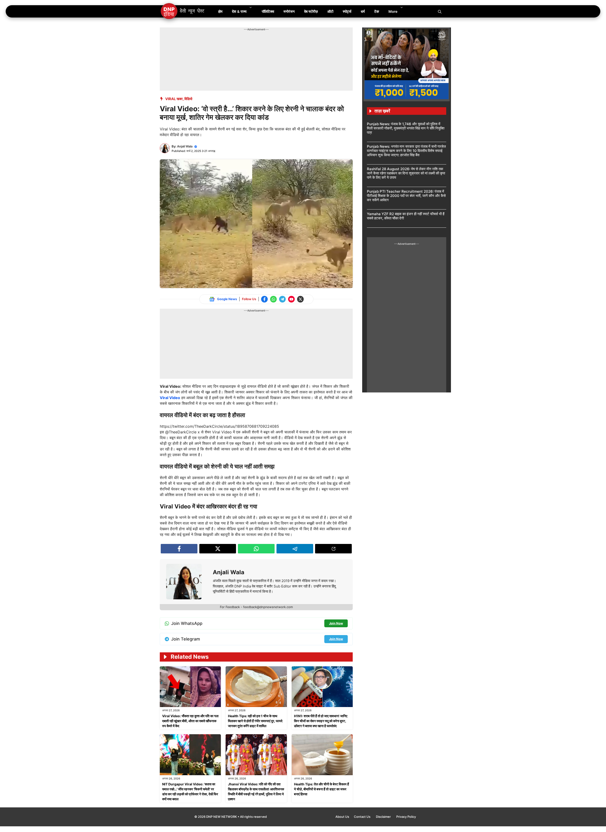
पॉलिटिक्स (268, 11)
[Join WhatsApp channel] (273, 299)
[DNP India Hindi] (183, 11)
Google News (227, 299)
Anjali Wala (184, 146)
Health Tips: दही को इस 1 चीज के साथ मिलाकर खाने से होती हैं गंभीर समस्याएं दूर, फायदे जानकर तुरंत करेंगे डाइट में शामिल (255, 721)
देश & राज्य (239, 11)
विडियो (188, 99)
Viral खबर (174, 99)
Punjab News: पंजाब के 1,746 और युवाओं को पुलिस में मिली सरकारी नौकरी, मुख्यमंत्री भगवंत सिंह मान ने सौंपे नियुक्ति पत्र (405, 128)
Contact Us (362, 817)
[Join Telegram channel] (282, 299)
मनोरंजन (289, 11)
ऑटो (330, 11)
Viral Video (170, 397)
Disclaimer (384, 817)
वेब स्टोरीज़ (311, 11)
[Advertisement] (246, 42)
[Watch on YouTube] (291, 299)
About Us (342, 817)
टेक (376, 11)
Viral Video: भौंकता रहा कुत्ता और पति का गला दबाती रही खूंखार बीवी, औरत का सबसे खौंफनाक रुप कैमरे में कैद (190, 721)
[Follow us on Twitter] (300, 299)
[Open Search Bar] (439, 11)
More (392, 11)
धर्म (363, 11)
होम (220, 11)
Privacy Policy (406, 817)
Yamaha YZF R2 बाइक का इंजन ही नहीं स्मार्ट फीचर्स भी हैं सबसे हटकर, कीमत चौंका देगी (405, 216)
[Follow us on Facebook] (264, 299)
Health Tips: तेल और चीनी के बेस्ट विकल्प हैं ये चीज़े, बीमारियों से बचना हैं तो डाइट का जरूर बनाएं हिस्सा (321, 789)
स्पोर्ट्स (347, 11)
